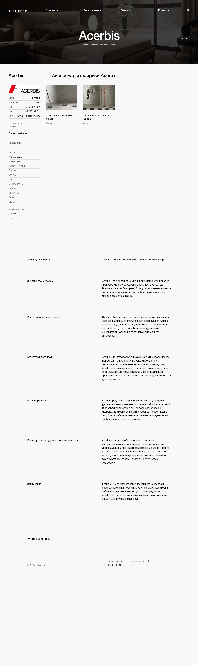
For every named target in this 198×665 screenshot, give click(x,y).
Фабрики (126, 10)
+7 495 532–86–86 (112, 565)
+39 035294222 (32, 107)
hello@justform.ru (36, 565)
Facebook (12, 213)
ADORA (185, 39)
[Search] (188, 10)
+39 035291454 (32, 112)
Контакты (164, 10)
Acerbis (114, 45)
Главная (85, 45)
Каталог (94, 45)
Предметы (52, 10)
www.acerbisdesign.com (28, 116)
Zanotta (13, 39)
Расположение (92, 10)
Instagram (13, 218)
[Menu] (182, 10)
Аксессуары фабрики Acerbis (84, 76)
